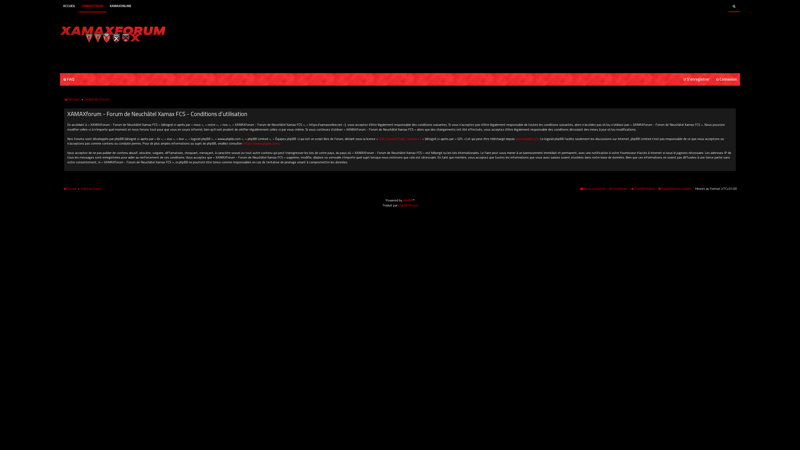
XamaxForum (92, 5)
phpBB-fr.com (408, 205)
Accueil (69, 5)
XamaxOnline (120, 5)
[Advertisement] (109, 56)
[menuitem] (69, 79)
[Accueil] (113, 33)
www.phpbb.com (527, 138)
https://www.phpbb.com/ (261, 143)
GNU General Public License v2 (400, 138)
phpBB (407, 200)
